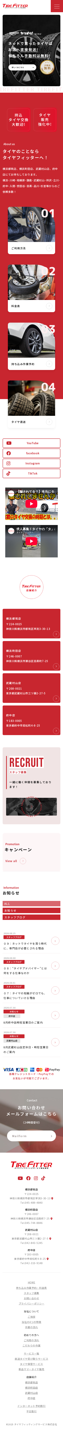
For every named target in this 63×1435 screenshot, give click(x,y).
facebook (33, 453)
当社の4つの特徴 (31, 1322)
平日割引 (31, 1411)
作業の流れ (31, 1327)
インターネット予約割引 (31, 1406)
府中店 (31, 1398)
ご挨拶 (31, 1316)
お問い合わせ (31, 1298)
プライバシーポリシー (31, 1303)
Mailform (19, 1136)
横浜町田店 (31, 1387)
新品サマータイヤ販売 (31, 1369)
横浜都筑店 (31, 1382)
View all (11, 861)
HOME (31, 1282)
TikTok (33, 473)
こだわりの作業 (32, 1345)
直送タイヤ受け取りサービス (31, 1358)
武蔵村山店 (31, 1393)
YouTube (33, 443)
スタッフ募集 (31, 1293)
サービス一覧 (31, 1353)
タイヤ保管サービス (31, 1364)
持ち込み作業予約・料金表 (31, 1288)
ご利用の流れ (31, 1340)
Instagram (33, 463)
